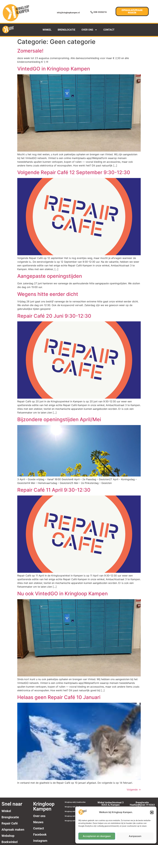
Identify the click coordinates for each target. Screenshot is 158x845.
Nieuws (38, 822)
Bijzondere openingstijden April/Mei (59, 419)
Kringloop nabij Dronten (73, 816)
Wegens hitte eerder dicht (47, 294)
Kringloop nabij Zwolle (73, 807)
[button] (151, 812)
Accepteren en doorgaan (97, 836)
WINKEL (47, 29)
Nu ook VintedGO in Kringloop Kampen (62, 594)
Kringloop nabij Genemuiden (75, 821)
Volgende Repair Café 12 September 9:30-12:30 (73, 172)
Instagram (40, 841)
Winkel (6, 811)
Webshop (8, 836)
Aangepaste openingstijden (49, 276)
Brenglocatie (10, 817)
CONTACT (108, 29)
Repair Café (10, 823)
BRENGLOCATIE (66, 29)
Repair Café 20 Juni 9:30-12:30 (54, 316)
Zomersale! (30, 51)
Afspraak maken (13, 829)
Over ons (39, 816)
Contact (38, 828)
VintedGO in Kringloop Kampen (53, 69)
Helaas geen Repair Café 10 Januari (58, 697)
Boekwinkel (10, 842)
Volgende (134, 789)
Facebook (40, 834)
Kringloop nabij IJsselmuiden (75, 802)
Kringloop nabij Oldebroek (74, 811)
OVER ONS (87, 29)
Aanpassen (135, 836)
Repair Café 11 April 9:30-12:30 (53, 490)
